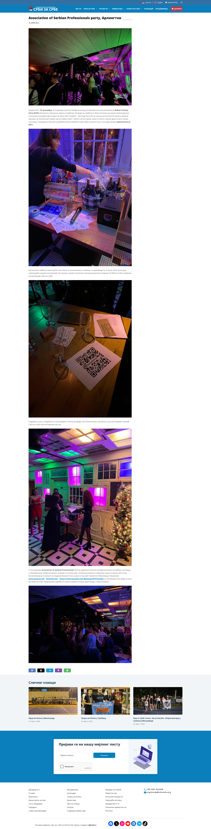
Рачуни (70, 807)
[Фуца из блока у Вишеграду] (53, 701)
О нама (32, 793)
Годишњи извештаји (76, 811)
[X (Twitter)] (41, 670)
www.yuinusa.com (37, 579)
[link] (52, 579)
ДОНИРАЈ (178, 9)
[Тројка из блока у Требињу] (105, 701)
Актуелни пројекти (114, 796)
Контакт (109, 811)
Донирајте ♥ (34, 789)
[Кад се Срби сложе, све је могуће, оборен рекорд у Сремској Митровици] (157, 701)
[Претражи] (181, 2)
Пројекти (103, 9)
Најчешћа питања (114, 800)
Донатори (71, 800)
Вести (78, 9)
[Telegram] (49, 670)
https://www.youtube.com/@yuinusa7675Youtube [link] (82, 579)
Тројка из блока (74, 796)
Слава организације (37, 811)
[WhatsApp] (67, 670)
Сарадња (32, 807)
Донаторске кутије (37, 800)
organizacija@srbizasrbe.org (158, 792)
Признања (33, 796)
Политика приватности (116, 807)
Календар (148, 9)
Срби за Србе (89, 9)
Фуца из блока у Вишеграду (42, 718)
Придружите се (112, 804)
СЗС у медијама (35, 804)
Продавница (162, 9)
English (160, 2)
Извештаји (117, 9)
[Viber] (58, 670)
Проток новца (73, 804)
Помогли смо (133, 9)
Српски (148, 2)
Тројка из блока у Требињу (93, 718)
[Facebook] (32, 670)
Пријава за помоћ (113, 789)
